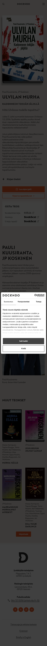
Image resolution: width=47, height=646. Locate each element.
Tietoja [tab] (38, 302)
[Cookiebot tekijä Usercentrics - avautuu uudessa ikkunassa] (34, 295)
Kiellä (23, 348)
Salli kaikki (23, 341)
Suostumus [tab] (8, 302)
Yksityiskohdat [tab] (23, 302)
